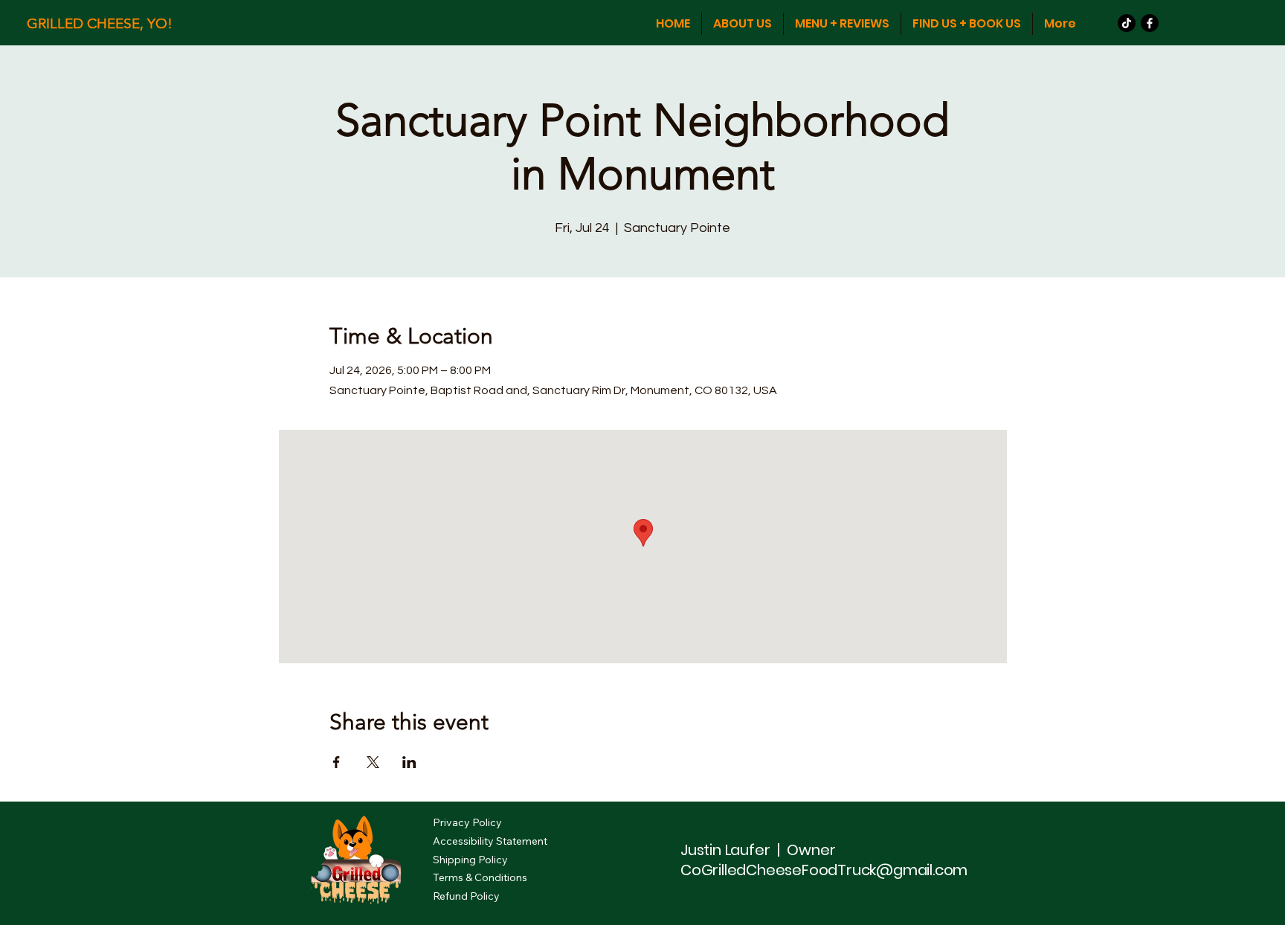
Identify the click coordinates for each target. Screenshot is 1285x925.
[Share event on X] (373, 762)
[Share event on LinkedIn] (409, 762)
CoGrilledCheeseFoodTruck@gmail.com (823, 870)
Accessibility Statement (490, 841)
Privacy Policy (467, 822)
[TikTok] (1127, 23)
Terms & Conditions (480, 877)
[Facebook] (1150, 23)
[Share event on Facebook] (336, 762)
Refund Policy (466, 896)
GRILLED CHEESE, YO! (100, 23)
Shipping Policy (470, 859)
